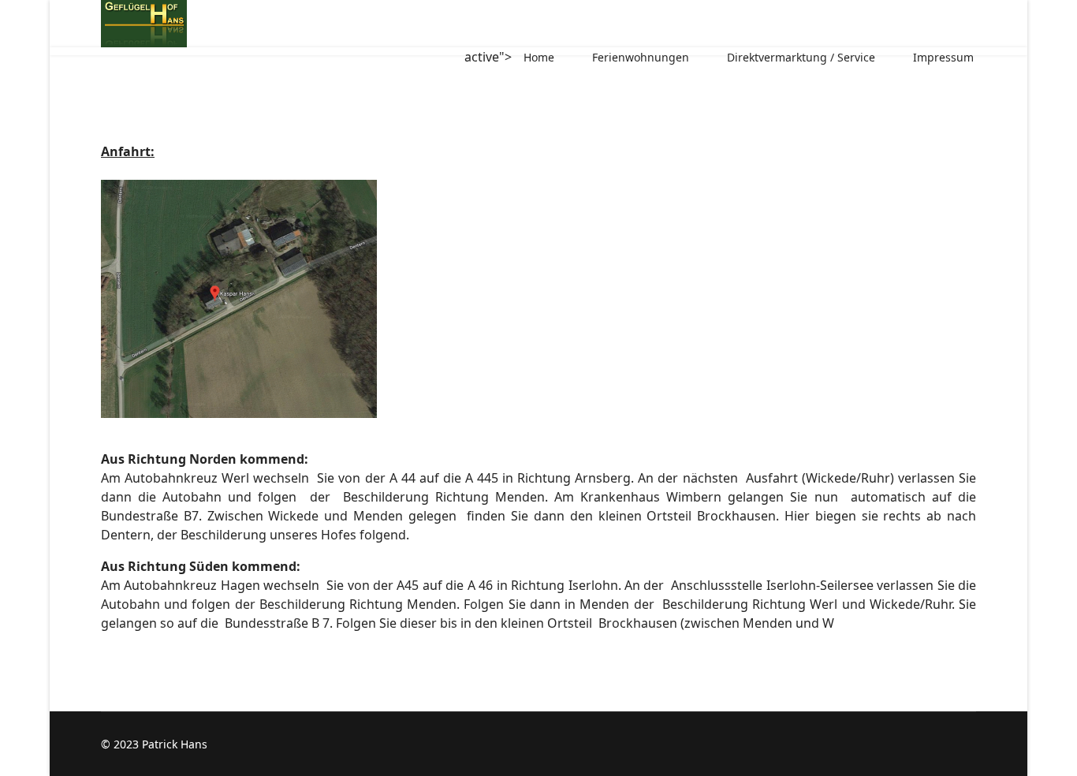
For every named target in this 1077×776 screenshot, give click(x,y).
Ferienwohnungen (640, 58)
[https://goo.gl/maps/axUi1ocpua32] (538, 299)
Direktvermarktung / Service (801, 58)
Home (539, 58)
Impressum (943, 58)
